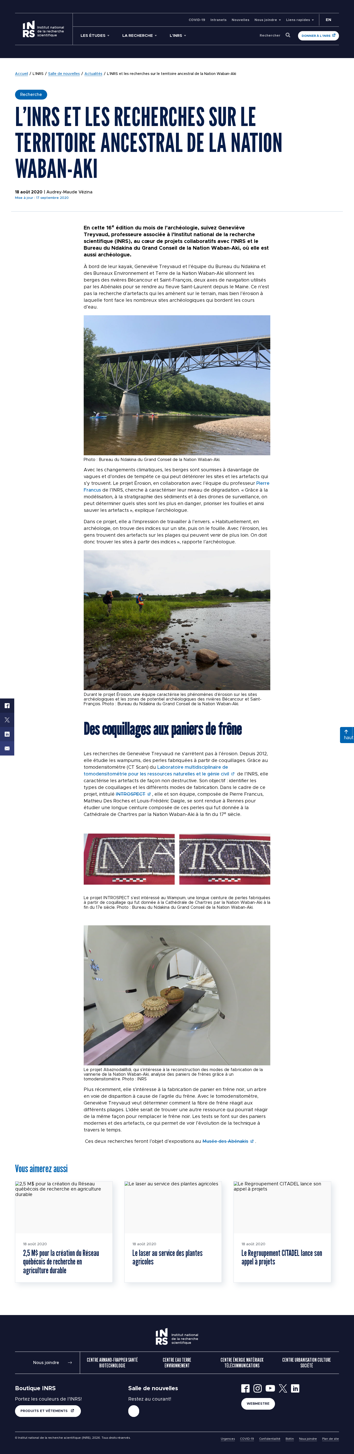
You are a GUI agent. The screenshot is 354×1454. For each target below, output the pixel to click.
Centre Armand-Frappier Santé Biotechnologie (112, 1363)
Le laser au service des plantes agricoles (167, 1257)
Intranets (218, 20)
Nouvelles (240, 20)
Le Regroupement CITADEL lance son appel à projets (282, 1257)
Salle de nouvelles (64, 74)
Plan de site (330, 1438)
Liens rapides (298, 20)
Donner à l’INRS (316, 35)
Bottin (290, 1438)
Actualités (93, 74)
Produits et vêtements (44, 1411)
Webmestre (258, 1404)
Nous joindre (265, 20)
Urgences (228, 1438)
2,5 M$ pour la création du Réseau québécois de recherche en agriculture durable (61, 1261)
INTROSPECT (130, 794)
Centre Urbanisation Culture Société (306, 1363)
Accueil (21, 74)
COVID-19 (197, 20)
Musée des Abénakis (225, 1141)
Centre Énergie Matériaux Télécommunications (242, 1363)
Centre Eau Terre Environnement (177, 1363)
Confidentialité (269, 1438)
